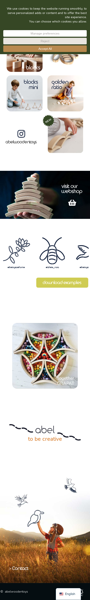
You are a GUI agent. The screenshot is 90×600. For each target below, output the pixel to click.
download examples (62, 282)
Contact (20, 568)
